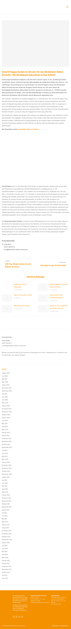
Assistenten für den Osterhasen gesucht (56, 296)
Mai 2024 (4, 423)
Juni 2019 (5, 578)
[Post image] (7, 287)
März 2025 (5, 403)
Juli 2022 (4, 480)
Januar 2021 (5, 528)
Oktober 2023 (6, 444)
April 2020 (5, 554)
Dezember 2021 (6, 498)
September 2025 (7, 391)
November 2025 (6, 388)
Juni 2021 (5, 516)
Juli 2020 (4, 545)
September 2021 (7, 507)
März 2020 (5, 557)
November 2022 (6, 468)
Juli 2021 (4, 513)
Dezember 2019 (6, 566)
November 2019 (6, 569)
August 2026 (6, 373)
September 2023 (7, 447)
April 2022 (5, 489)
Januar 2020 (5, 563)
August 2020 (6, 542)
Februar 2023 (6, 462)
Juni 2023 (5, 453)
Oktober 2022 (6, 471)
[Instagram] (22, 617)
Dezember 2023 (6, 438)
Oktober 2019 (6, 572)
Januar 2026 (5, 385)
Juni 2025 (5, 397)
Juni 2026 (5, 376)
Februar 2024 (6, 432)
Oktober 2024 (6, 415)
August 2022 (6, 477)
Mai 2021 (4, 519)
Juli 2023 (4, 450)
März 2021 (5, 522)
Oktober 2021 (6, 504)
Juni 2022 (5, 483)
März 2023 (5, 459)
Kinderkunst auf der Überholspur (20, 285)
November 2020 (6, 534)
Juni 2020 (5, 548)
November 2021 (6, 501)
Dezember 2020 (6, 531)
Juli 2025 (4, 394)
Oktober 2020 (6, 537)
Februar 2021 (6, 525)
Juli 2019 (4, 575)
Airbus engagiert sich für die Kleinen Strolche (59, 285)
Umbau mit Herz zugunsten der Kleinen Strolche (58, 307)
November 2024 (6, 412)
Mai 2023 (4, 456)
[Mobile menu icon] (67, 7)
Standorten (23, 600)
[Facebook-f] (14, 617)
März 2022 (5, 492)
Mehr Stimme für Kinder (21, 306)
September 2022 (7, 474)
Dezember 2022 (6, 465)
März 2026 (5, 382)
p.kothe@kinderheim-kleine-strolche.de (14, 345)
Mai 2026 (4, 379)
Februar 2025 (6, 406)
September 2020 (7, 539)
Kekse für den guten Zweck (23, 295)
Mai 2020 (4, 551)
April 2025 (5, 400)
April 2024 (5, 426)
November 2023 (6, 441)
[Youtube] (16, 617)
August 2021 (6, 510)
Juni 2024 (5, 421)
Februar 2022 (6, 495)
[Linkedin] (19, 617)
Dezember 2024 (6, 409)
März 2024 (5, 429)
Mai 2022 (4, 486)
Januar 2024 (5, 435)
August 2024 (6, 418)
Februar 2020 (6, 560)
